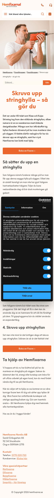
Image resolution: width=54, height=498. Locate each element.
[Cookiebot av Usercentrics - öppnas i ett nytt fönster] (39, 200)
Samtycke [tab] (10, 207)
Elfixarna (7, 473)
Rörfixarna (8, 469)
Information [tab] (27, 207)
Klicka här (22, 459)
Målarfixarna (10, 479)
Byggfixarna (9, 476)
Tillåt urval (27, 296)
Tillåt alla (27, 288)
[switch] (47, 259)
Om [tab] (44, 207)
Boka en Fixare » (27, 151)
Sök (47, 83)
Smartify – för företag (14, 483)
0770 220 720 (19, 455)
